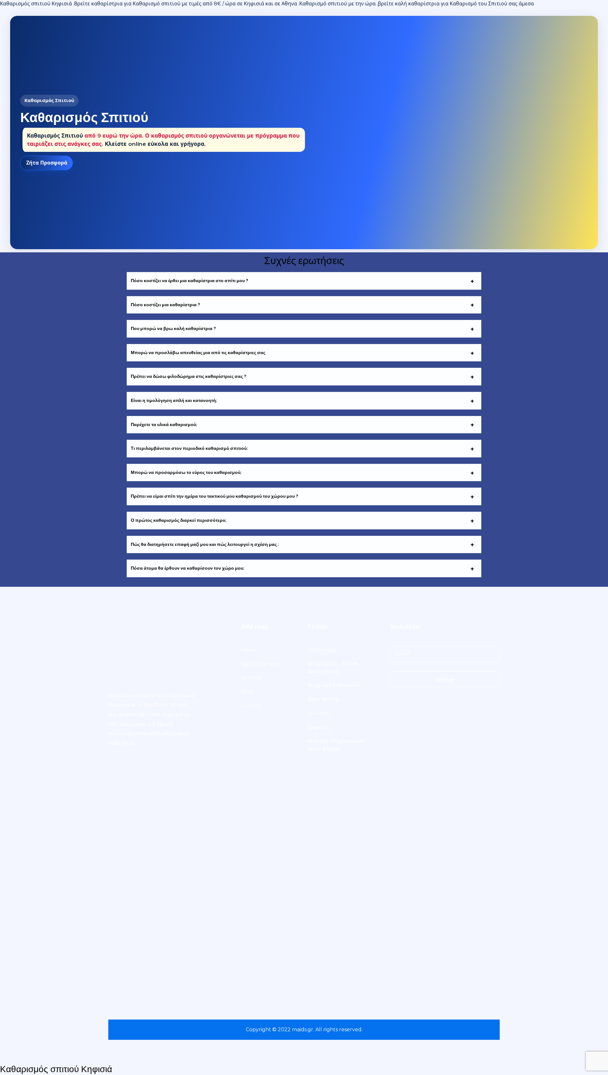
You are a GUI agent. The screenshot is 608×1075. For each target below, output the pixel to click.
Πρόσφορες (322, 650)
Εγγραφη (318, 727)
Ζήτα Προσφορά (46, 163)
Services (251, 678)
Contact (251, 706)
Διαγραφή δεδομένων (334, 685)
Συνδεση (318, 713)
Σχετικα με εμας (260, 664)
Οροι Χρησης (323, 699)
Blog (247, 692)
